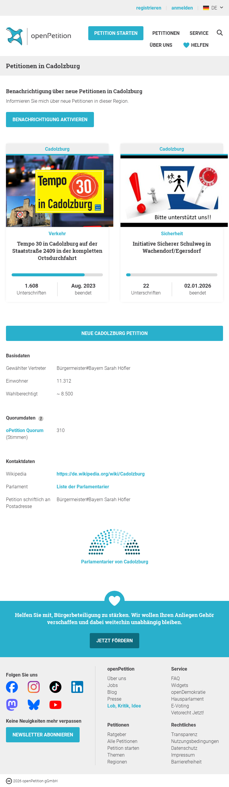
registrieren (148, 8)
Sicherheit (172, 233)
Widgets (179, 685)
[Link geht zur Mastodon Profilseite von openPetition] (12, 704)
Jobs (112, 685)
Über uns (116, 678)
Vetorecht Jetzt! (187, 713)
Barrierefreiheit (186, 762)
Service (199, 33)
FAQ (175, 678)
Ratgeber (116, 734)
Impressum (183, 755)
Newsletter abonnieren (43, 735)
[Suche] (219, 32)
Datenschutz (184, 748)
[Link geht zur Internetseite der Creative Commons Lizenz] (9, 780)
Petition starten (115, 33)
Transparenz (184, 734)
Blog (112, 692)
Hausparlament (187, 699)
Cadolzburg (57, 149)
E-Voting (180, 706)
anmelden (182, 8)
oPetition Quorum (25, 430)
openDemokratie (188, 692)
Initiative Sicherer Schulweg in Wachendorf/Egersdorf (172, 247)
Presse (114, 699)
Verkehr (57, 233)
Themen (116, 755)
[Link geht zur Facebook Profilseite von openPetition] (12, 686)
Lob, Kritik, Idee (124, 706)
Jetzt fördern (114, 640)
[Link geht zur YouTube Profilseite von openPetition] (55, 704)
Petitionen (166, 33)
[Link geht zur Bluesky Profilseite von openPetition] (34, 704)
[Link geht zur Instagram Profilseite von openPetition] (34, 686)
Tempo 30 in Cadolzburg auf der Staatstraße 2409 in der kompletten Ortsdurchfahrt (57, 250)
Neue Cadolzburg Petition (114, 333)
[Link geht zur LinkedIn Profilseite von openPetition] (77, 686)
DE (213, 8)
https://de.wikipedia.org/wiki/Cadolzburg (101, 474)
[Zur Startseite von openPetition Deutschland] (39, 36)
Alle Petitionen (122, 741)
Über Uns (161, 45)
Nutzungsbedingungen (195, 741)
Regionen (117, 762)
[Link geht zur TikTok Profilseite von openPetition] (55, 686)
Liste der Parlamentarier (83, 487)
